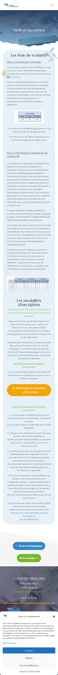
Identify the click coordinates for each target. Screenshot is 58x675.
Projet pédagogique (30, 546)
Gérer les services (9, 643)
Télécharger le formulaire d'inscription (30, 390)
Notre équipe (27, 558)
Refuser (29, 658)
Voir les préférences (29, 665)
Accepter (29, 650)
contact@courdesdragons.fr (29, 592)
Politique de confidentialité (29, 671)
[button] (54, 616)
